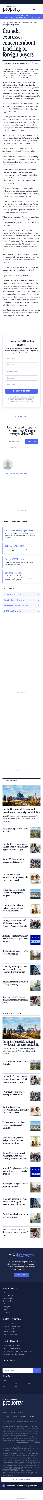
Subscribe (32, 441)
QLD (4, 1386)
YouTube (31, 1416)
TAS (29, 1383)
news (11, 23)
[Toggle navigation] (38, 9)
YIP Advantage (11, 2)
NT (16, 1386)
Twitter (14, 1416)
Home (4, 23)
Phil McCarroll (9, 63)
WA (16, 1380)
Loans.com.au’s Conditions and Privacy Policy (21, 401)
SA (16, 1383)
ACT (29, 1380)
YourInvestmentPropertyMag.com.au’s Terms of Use (21, 397)
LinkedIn (23, 1416)
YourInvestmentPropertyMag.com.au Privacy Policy (20, 399)
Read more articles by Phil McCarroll (15, 473)
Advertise (33, 2)
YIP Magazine (23, 2)
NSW (4, 1380)
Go (37, 1370)
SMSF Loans (35, 17)
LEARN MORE (21, 1275)
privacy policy (31, 447)
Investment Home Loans (19, 17)
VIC (4, 1383)
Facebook (6, 1416)
